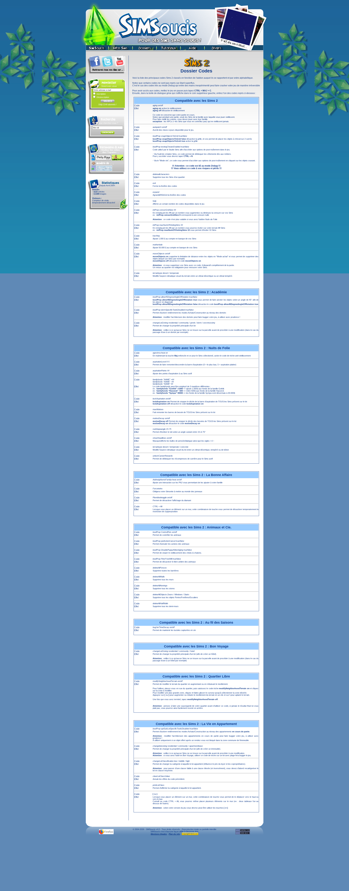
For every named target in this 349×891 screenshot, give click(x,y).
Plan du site (174, 834)
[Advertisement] (174, 864)
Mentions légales (159, 834)
